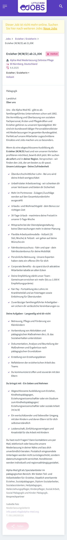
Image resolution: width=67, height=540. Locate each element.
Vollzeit (10, 77)
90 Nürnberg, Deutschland (23, 64)
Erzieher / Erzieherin (25, 39)
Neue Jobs (50, 28)
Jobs (8, 39)
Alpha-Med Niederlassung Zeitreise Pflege (32, 60)
